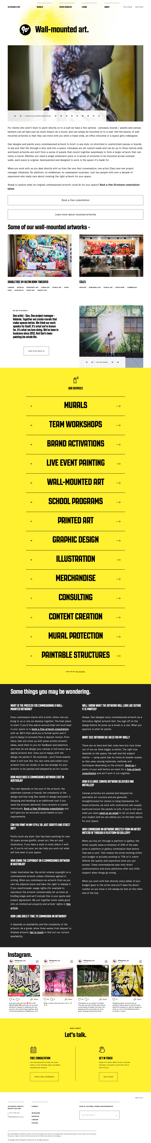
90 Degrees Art (14, 7)
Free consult (128, 7)
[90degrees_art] (11, 961)
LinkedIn (35, 1120)
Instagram (36, 1113)
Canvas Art (45, 287)
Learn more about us (36, 351)
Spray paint (119, 287)
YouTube (35, 1123)
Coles (82, 282)
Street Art (30, 290)
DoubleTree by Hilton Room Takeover (28, 282)
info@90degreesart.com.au (16, 1117)
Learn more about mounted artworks (75, 214)
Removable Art (32, 287)
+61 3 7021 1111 (14, 1113)
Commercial (132, 287)
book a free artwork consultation (50, 729)
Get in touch (139, 7)
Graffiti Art (42, 290)
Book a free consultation (75, 200)
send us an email (109, 813)
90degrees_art (20, 960)
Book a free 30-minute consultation (44, 808)
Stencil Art (56, 287)
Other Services (65, 7)
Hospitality (19, 290)
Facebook (35, 1116)
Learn (84, 7)
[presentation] (10, 83)
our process (80, 671)
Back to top (138, 1097)
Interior (20, 287)
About (106, 7)
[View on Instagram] (37, 961)
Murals (40, 7)
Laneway (11, 287)
